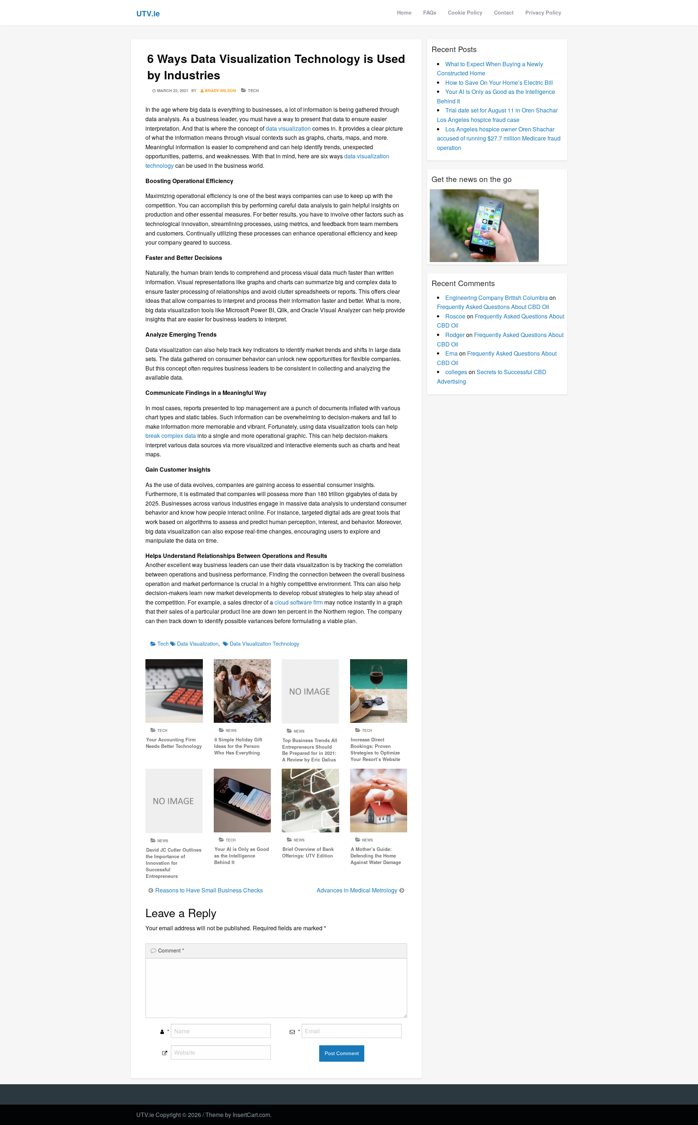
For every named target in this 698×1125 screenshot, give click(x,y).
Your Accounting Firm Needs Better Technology (174, 742)
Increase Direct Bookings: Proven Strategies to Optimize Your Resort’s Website (375, 749)
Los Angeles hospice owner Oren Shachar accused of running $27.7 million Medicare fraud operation (499, 138)
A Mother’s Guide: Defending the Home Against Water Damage (375, 855)
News (231, 730)
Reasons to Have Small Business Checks (209, 890)
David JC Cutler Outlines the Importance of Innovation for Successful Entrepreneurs (173, 863)
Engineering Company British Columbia (496, 297)
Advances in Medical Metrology (357, 890)
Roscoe (455, 316)
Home (404, 12)
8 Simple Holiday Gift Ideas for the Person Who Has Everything (238, 746)
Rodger (455, 334)
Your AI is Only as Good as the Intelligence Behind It (241, 855)
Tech (253, 90)
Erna (451, 353)
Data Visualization (197, 643)
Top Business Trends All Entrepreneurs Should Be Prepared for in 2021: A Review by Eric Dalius (309, 750)
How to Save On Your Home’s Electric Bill (499, 82)
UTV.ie (148, 13)
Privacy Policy (543, 12)
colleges (456, 372)
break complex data (170, 435)
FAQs (429, 12)
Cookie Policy (465, 12)
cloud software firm (298, 602)
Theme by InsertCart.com (237, 1114)
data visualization (288, 128)
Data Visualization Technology (264, 643)
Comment (171, 950)
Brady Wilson (220, 90)
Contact (504, 12)
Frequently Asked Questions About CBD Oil (493, 306)
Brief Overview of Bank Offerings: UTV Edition (308, 852)
